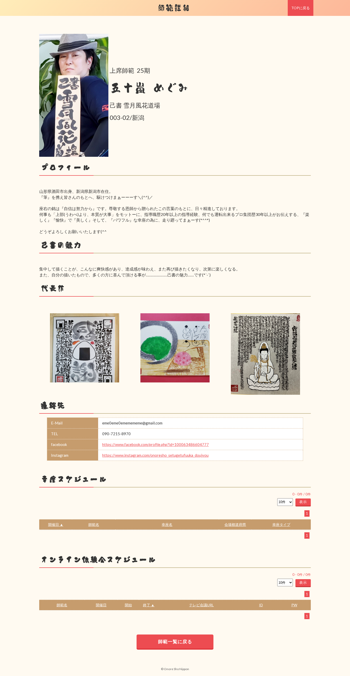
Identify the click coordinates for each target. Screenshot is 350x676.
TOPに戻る (300, 8)
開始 (128, 605)
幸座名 (167, 524)
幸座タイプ (281, 524)
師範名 (93, 524)
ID (261, 605)
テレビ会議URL (201, 605)
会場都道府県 (235, 524)
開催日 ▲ (55, 524)
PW (294, 605)
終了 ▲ (149, 605)
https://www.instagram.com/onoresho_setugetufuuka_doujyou (155, 455)
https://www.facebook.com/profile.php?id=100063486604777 (155, 444)
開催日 (101, 605)
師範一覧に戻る (175, 641)
